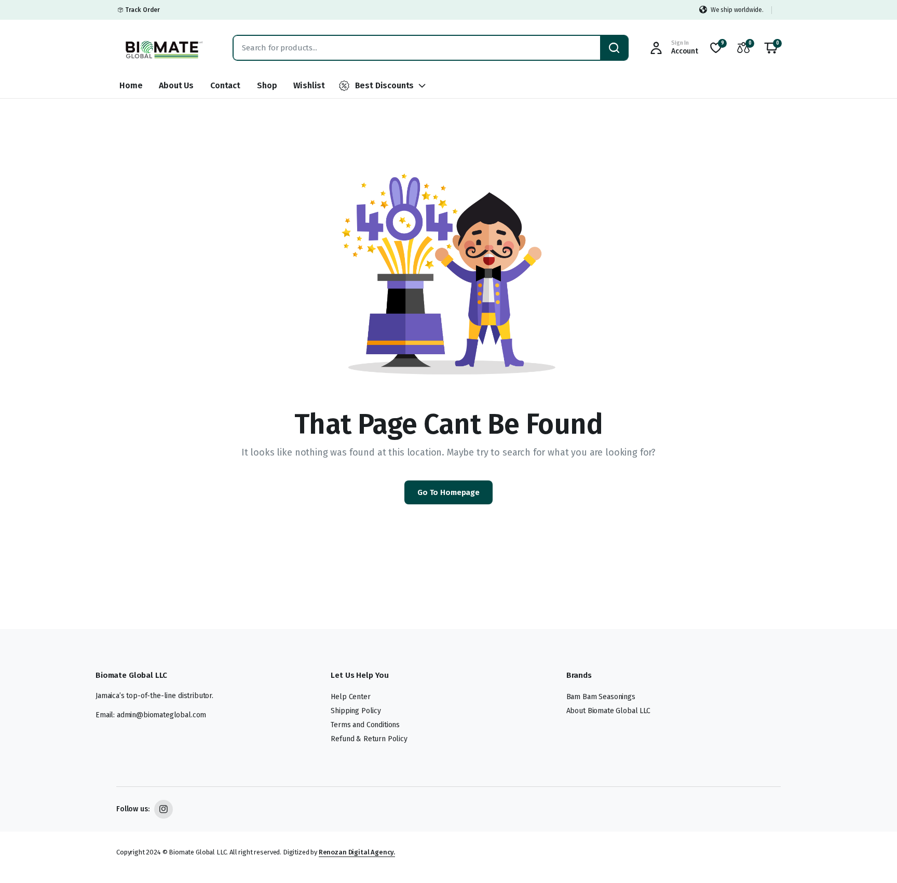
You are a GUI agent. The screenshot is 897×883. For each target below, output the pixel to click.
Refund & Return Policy (369, 738)
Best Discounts (384, 85)
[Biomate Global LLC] (164, 47)
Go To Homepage (448, 492)
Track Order (142, 10)
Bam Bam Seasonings (600, 696)
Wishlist (309, 85)
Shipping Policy (356, 710)
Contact (225, 85)
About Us (176, 85)
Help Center (350, 696)
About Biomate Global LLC (608, 710)
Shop (267, 85)
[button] (771, 48)
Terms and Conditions (365, 724)
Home (130, 85)
